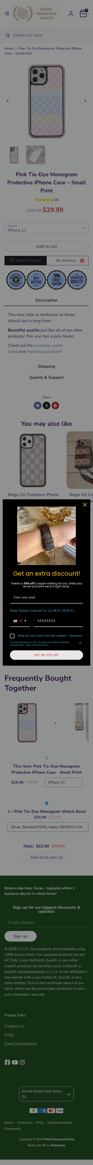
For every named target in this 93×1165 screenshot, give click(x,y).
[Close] (84, 504)
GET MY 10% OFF (46, 655)
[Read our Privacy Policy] (80, 643)
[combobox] (20, 621)
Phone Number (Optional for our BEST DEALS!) (42, 610)
